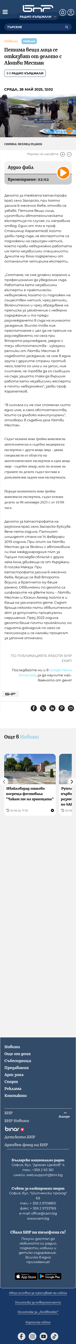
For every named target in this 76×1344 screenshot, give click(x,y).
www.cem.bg (38, 1218)
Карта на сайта (38, 1322)
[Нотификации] (62, 12)
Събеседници (17, 1060)
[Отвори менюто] (5, 12)
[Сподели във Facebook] (33, 708)
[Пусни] (63, 172)
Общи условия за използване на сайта (38, 1293)
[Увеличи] (62, 154)
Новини (11, 41)
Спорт (11, 1081)
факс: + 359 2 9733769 (38, 1208)
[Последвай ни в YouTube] (43, 1336)
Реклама (12, 1088)
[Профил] (70, 12)
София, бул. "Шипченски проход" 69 (38, 1195)
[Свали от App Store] (26, 1276)
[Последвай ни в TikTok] (54, 1336)
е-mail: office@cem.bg (38, 1213)
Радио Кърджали (27, 73)
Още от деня (17, 1053)
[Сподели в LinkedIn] (52, 708)
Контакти (15, 1095)
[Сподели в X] (43, 708)
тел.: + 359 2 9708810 (38, 1203)
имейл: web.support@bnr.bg (38, 1175)
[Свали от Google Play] (50, 1276)
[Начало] (38, 8)
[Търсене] (66, 27)
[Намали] (69, 154)
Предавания (16, 1067)
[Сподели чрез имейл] (71, 708)
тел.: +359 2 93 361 (38, 1170)
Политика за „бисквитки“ (38, 1312)
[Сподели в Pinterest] (61, 708)
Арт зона (13, 1074)
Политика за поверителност (38, 1302)
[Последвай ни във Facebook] (21, 1336)
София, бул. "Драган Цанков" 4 (38, 1165)
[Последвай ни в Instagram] (32, 1336)
